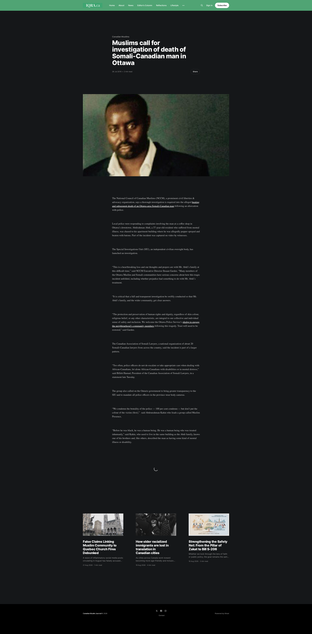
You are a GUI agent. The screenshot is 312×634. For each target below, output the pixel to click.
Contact (162, 615)
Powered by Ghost (222, 613)
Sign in (209, 5)
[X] (157, 611)
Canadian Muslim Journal (92, 613)
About (121, 5)
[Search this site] (202, 5)
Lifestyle (174, 5)
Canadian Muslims (120, 36)
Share (195, 71)
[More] (183, 5)
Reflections (161, 5)
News (130, 5)
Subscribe (222, 5)
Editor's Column (144, 5)
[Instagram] (165, 611)
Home (112, 5)
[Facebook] (161, 611)
